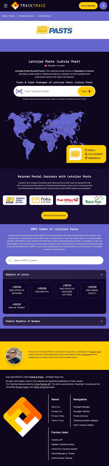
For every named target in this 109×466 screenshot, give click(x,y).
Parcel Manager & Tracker (63, 453)
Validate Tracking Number (63, 444)
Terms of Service (41, 387)
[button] (5, 5)
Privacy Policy (22, 387)
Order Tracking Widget (83, 425)
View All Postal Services (54, 215)
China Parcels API (42, 384)
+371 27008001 (95, 154)
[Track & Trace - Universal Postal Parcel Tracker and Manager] (28, 5)
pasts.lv (91, 150)
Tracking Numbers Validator (85, 420)
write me (86, 354)
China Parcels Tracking (61, 458)
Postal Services (80, 416)
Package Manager (81, 407)
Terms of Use (57, 420)
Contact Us (56, 411)
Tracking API (57, 440)
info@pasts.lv (94, 158)
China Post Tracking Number (64, 449)
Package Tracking (81, 411)
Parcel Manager (88, 5)
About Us (55, 407)
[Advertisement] (54, 45)
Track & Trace (95, 352)
